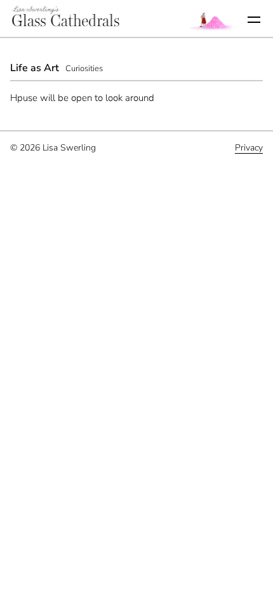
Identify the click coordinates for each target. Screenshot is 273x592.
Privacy (249, 148)
